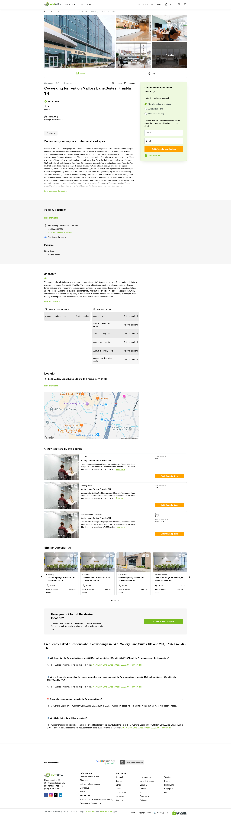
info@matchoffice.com (53, 786)
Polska (167, 781)
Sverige (119, 781)
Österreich (144, 796)
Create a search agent (89, 776)
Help (81, 4)
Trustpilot (144, 166)
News (82, 792)
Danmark (119, 777)
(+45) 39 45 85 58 (51, 789)
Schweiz (143, 800)
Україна (167, 777)
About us (90, 4)
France (143, 789)
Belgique (119, 800)
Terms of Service (105, 812)
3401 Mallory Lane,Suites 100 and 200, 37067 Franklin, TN (116, 665)
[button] (71, 457)
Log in (170, 4)
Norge (118, 785)
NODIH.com (85, 796)
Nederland (120, 796)
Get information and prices (159, 104)
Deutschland (121, 793)
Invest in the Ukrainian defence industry (96, 799)
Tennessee (72, 12)
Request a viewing (156, 114)
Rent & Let (68, 4)
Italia (142, 793)
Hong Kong (169, 785)
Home (46, 12)
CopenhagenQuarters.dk (90, 803)
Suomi (118, 789)
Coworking (61, 12)
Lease (53, 12)
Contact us (84, 788)
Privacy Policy (90, 812)
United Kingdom (147, 781)
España (143, 785)
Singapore (168, 789)
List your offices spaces (90, 784)
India (166, 793)
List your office (147, 4)
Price (159, 4)
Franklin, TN (83, 12)
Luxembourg (145, 777)
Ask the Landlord (155, 109)
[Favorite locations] (185, 4)
